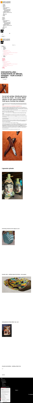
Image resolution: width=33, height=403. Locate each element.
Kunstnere (4, 48)
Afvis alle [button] (8, 399)
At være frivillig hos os (6, 7)
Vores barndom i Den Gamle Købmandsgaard (10, 52)
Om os (3, 19)
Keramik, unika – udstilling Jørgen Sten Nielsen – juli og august (14, 274)
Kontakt (4, 15)
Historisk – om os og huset (7, 9)
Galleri (3, 67)
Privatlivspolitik (3, 379)
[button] (5, 401)
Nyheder (4, 5)
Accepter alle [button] (3, 399)
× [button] (9, 388)
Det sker (4, 4)
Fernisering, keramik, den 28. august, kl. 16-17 (11, 228)
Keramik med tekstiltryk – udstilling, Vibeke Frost (11, 366)
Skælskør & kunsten (6, 11)
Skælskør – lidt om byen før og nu (8, 54)
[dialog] (5, 395)
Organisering (5, 8)
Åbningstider (5, 66)
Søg (9, 33)
